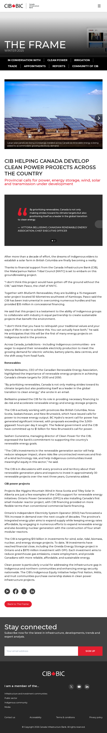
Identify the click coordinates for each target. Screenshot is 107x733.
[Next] (99, 118)
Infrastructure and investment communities (25, 693)
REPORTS (59, 66)
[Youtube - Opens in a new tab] (79, 687)
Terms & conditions (65, 717)
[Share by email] (7, 591)
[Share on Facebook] (15, 591)
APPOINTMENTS (35, 66)
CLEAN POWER (57, 60)
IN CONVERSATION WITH (24, 60)
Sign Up (90, 651)
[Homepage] (21, 6)
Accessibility (35, 717)
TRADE (12, 66)
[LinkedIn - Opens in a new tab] (87, 687)
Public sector (10, 698)
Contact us (9, 717)
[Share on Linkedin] (32, 591)
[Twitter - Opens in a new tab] (71, 687)
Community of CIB (85, 66)
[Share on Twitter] (24, 591)
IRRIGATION (82, 60)
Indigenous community (15, 702)
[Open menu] (99, 6)
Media (7, 707)
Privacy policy (96, 717)
